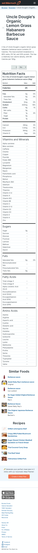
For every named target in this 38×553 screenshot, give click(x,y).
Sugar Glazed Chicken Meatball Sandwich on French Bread (20, 441)
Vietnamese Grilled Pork (17, 459)
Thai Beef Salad (14, 453)
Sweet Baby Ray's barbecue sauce (21, 382)
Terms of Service (7, 537)
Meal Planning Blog (7, 513)
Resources (5, 517)
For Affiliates (6, 530)
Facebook (7, 542)
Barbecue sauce (14, 377)
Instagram (7, 544)
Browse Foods (6, 503)
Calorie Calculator (7, 506)
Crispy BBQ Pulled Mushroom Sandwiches (19, 435)
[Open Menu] (34, 2)
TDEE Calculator (7, 508)
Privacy (4, 532)
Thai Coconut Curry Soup (18, 447)
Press (3, 527)
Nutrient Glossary (7, 510)
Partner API (5, 523)
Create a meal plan (19, 477)
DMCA (3, 534)
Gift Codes (5, 515)
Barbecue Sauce (14, 404)
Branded (12, 8)
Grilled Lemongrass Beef (17, 429)
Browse (4, 8)
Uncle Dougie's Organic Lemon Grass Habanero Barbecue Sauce (20, 27)
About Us (4, 525)
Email (5, 547)
